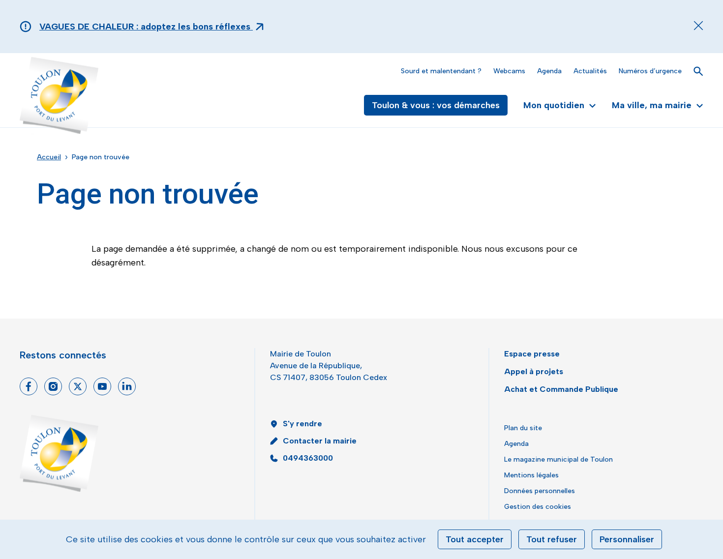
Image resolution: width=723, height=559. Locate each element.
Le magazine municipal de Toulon (558, 459)
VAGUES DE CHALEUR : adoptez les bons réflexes (146, 26)
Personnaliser (627, 539)
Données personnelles (539, 491)
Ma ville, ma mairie (652, 105)
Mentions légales (531, 475)
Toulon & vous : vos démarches (436, 105)
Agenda (549, 71)
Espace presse (532, 353)
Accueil (49, 157)
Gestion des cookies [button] (537, 506)
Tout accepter (475, 539)
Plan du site (523, 428)
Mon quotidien (553, 105)
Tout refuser (551, 539)
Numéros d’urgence (650, 71)
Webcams (509, 71)
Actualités (590, 71)
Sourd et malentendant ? (441, 71)
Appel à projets (533, 371)
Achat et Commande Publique (561, 389)
